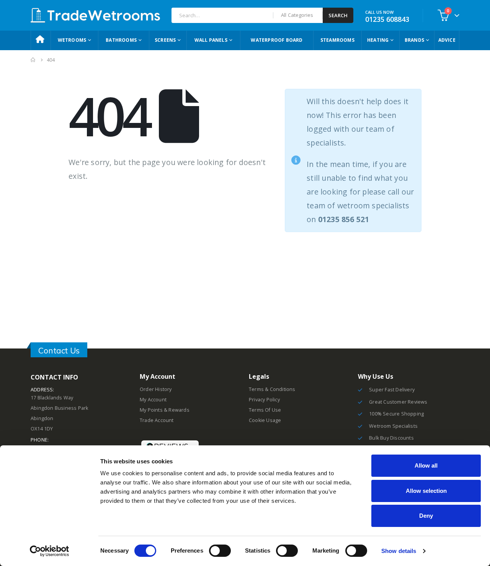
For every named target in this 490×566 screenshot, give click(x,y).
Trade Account (157, 420)
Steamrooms (337, 40)
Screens (165, 40)
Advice (447, 40)
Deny (426, 515)
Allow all (426, 465)
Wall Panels (210, 40)
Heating (378, 40)
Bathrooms (121, 40)
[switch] (220, 551)
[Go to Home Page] (33, 60)
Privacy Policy (264, 399)
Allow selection (426, 490)
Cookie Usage (265, 420)
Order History (156, 389)
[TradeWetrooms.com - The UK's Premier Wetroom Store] (95, 15)
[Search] (338, 15)
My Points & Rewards (164, 410)
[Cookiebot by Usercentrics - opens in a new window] (49, 551)
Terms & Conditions (272, 389)
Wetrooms (72, 40)
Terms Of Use (265, 410)
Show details (398, 551)
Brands (414, 40)
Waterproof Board (276, 40)
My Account (153, 399)
